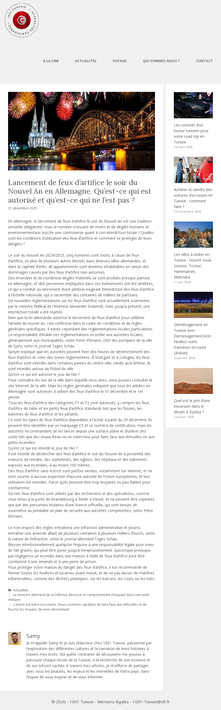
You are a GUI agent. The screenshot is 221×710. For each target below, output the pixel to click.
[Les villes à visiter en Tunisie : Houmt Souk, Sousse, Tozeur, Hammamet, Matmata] (193, 244)
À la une (51, 60)
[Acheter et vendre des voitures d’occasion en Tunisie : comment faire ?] (193, 180)
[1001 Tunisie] (22, 20)
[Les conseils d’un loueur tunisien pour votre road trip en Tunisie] (193, 115)
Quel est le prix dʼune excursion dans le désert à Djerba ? (192, 406)
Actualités (85, 60)
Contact (204, 60)
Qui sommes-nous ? (161, 60)
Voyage (120, 60)
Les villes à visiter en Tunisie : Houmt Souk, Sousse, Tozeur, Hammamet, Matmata (193, 266)
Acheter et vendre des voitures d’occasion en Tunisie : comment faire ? (193, 198)
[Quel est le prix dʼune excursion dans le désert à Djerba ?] (193, 391)
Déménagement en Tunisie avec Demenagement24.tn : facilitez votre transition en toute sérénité (193, 339)
